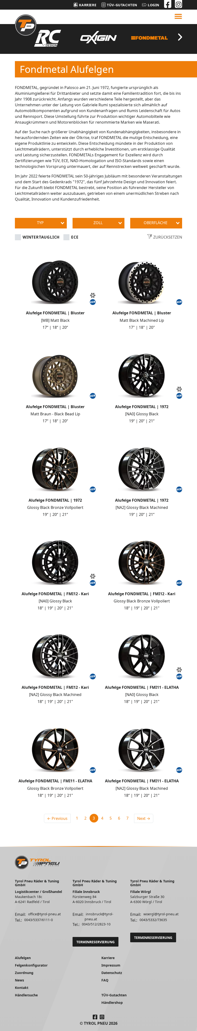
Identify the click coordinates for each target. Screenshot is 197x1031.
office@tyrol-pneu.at (44, 914)
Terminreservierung (95, 942)
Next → (143, 818)
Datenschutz (111, 972)
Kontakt (21, 987)
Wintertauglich (41, 237)
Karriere (108, 957)
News (19, 980)
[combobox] (41, 223)
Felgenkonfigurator (31, 965)
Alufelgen (23, 957)
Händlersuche (26, 995)
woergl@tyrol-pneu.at (161, 914)
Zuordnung (24, 972)
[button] (150, 4)
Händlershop (112, 1002)
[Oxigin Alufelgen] (98, 37)
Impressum (110, 965)
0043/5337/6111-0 (38, 919)
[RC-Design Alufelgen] (47, 38)
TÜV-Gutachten (114, 995)
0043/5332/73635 (153, 919)
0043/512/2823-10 (96, 924)
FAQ (104, 980)
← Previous (57, 818)
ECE (74, 237)
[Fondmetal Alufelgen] (149, 38)
